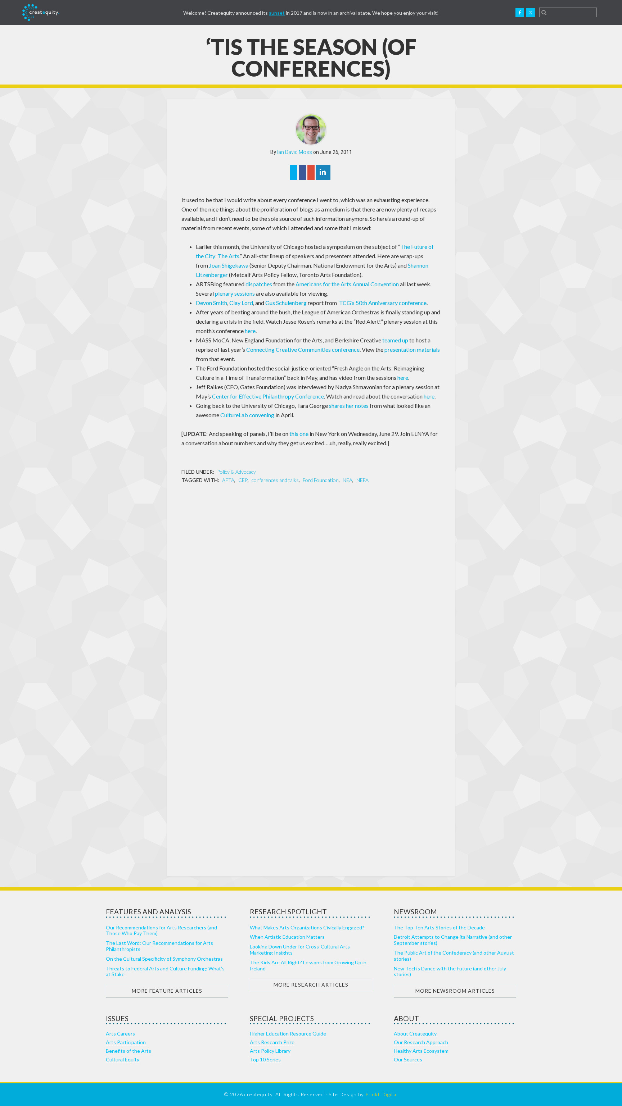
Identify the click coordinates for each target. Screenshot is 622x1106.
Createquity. (41, 13)
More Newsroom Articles (455, 991)
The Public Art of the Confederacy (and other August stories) (454, 956)
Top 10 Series (265, 1059)
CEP (243, 480)
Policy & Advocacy (236, 472)
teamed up (395, 340)
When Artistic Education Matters (287, 937)
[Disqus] (311, 583)
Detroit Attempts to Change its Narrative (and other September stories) (453, 940)
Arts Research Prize (272, 1042)
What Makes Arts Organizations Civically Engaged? (307, 927)
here (250, 330)
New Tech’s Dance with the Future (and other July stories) (450, 971)
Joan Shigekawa (228, 265)
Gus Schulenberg (286, 302)
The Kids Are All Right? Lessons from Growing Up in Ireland (308, 965)
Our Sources (408, 1059)
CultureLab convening (247, 414)
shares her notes (349, 405)
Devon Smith (211, 302)
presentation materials (412, 349)
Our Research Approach (421, 1042)
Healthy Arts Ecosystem (421, 1051)
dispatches (258, 284)
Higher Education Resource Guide (288, 1033)
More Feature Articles (167, 991)
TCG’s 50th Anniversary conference (383, 302)
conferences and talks (275, 480)
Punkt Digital (381, 1094)
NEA (347, 480)
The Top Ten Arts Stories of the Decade (439, 927)
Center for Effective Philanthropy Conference (268, 396)
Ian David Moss (294, 152)
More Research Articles (311, 985)
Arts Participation (126, 1042)
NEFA (362, 480)
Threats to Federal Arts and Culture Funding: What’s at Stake (165, 971)
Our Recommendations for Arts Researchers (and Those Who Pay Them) (161, 930)
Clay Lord (241, 302)
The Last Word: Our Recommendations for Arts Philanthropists (159, 946)
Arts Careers (120, 1033)
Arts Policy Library (270, 1051)
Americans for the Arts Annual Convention (347, 284)
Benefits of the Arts (128, 1051)
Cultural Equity (122, 1059)
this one (298, 433)
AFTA (228, 480)
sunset (277, 13)
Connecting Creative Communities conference (303, 349)
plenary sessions (235, 293)
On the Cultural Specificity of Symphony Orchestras (164, 959)
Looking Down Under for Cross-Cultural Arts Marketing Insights (300, 949)
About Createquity (415, 1033)
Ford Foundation (321, 480)
